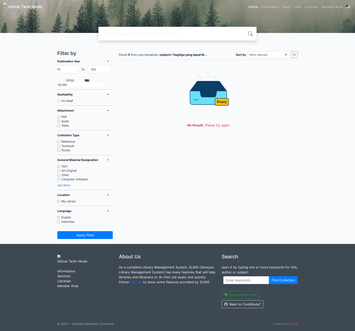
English (66, 217)
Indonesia (67, 221)
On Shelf (67, 101)
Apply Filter (85, 235)
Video (65, 125)
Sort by (241, 54)
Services (63, 276)
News (286, 7)
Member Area (332, 7)
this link (136, 282)
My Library (68, 201)
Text (64, 166)
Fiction (65, 150)
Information (270, 7)
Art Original (68, 170)
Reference (68, 141)
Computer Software (74, 179)
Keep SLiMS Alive (243, 295)
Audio (65, 121)
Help (297, 7)
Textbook (67, 146)
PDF (64, 117)
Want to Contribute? (245, 304)
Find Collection (283, 280)
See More (63, 185)
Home (253, 7)
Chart (65, 175)
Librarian (311, 7)
